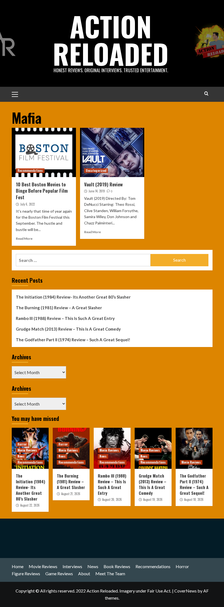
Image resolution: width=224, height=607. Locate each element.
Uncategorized (96, 170)
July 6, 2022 (27, 204)
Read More (24, 238)
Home (17, 566)
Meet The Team (110, 573)
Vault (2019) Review (103, 184)
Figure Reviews (26, 573)
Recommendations (30, 170)
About (84, 573)
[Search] (206, 93)
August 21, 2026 (70, 494)
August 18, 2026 (194, 499)
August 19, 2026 (153, 499)
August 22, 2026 (30, 505)
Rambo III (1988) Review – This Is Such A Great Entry (65, 318)
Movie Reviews (27, 450)
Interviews (72, 566)
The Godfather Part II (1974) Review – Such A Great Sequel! (73, 339)
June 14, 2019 (97, 191)
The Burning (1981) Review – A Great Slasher (59, 307)
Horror (22, 444)
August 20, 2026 (112, 499)
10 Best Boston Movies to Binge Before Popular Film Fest (42, 191)
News (21, 456)
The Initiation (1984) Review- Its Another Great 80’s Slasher (73, 296)
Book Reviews (117, 566)
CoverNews (185, 590)
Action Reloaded (111, 40)
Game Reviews (59, 573)
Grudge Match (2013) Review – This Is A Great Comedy (68, 328)
